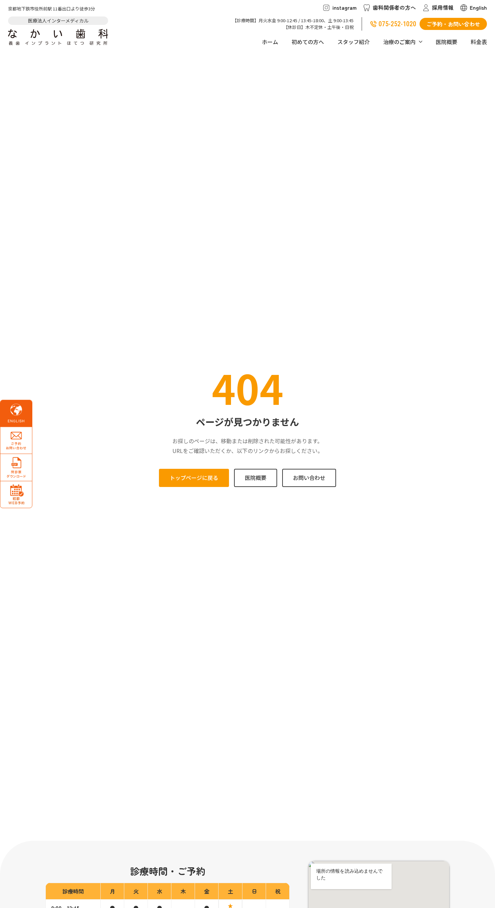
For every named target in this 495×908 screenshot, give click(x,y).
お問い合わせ (309, 478)
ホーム (270, 42)
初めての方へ (308, 42)
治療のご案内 (399, 42)
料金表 (479, 42)
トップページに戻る (194, 478)
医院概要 (446, 42)
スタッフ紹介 (353, 42)
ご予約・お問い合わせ (453, 24)
